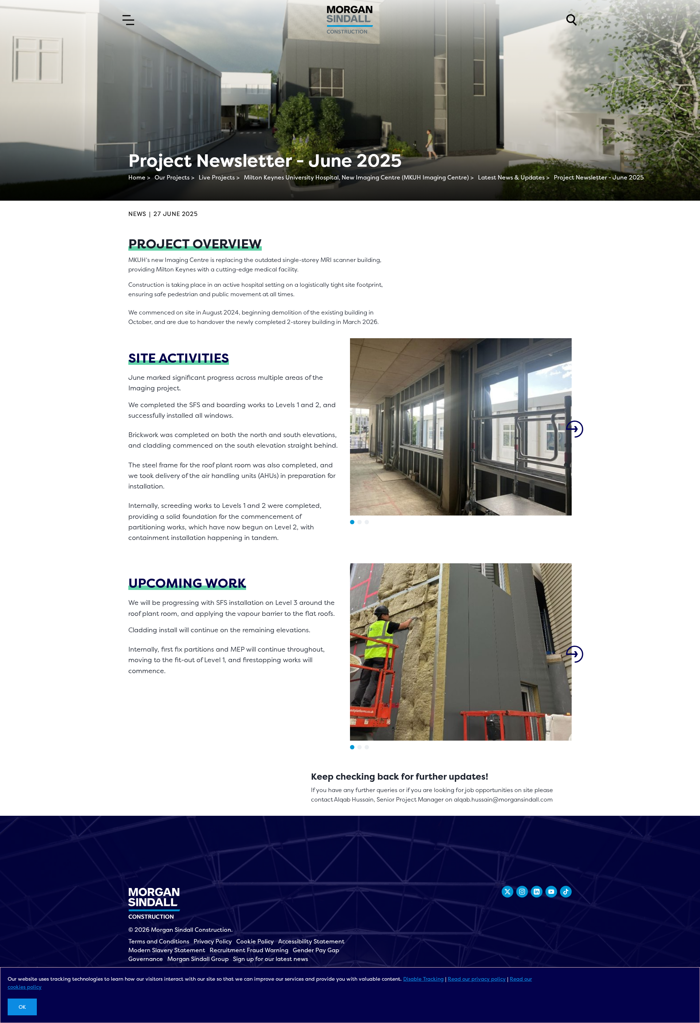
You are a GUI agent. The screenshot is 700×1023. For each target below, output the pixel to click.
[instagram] (522, 891)
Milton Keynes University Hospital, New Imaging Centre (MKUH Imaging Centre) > (359, 177)
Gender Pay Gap (316, 950)
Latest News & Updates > (513, 177)
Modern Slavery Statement (166, 950)
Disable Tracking (423, 978)
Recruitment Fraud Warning (249, 950)
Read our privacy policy (477, 978)
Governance (145, 959)
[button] (352, 522)
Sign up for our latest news (270, 959)
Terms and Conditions (158, 941)
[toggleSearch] (572, 20)
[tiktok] (566, 891)
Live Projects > (219, 177)
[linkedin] (536, 891)
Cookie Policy (255, 941)
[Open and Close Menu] (128, 20)
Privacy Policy (213, 941)
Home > (139, 177)
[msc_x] (507, 891)
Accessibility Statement (311, 941)
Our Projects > (174, 177)
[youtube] (551, 891)
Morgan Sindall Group (198, 959)
